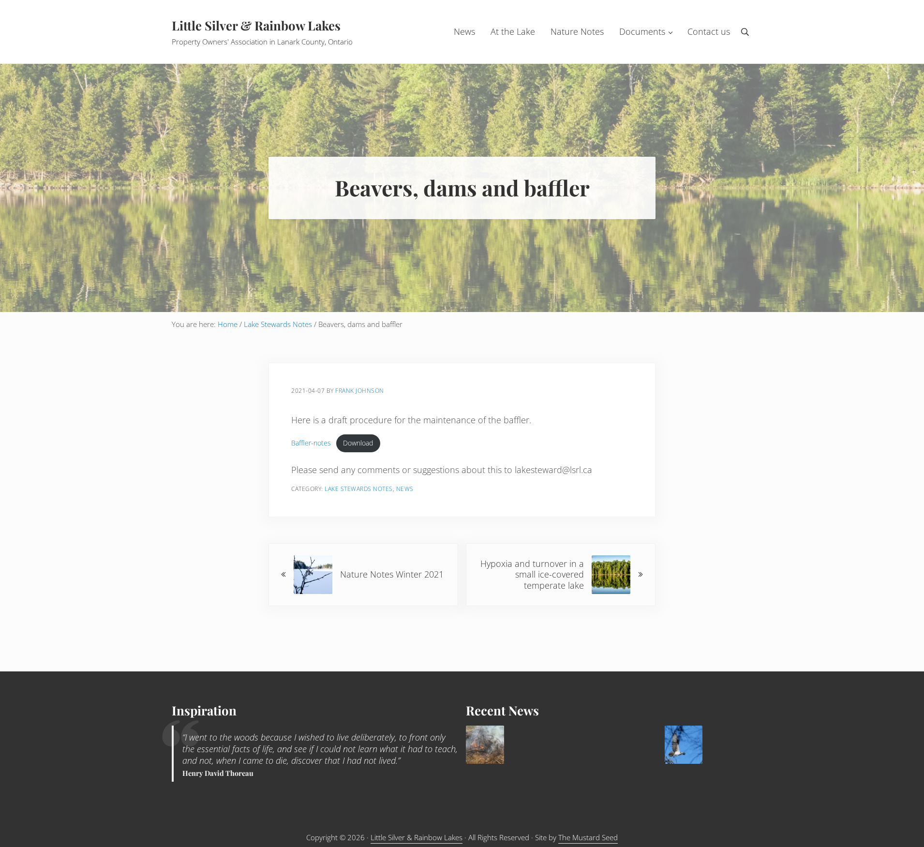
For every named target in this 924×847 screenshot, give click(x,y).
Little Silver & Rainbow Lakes (256, 25)
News (405, 489)
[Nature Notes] (684, 745)
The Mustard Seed (588, 837)
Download (358, 442)
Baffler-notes (311, 442)
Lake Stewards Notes (359, 489)
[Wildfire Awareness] (485, 745)
